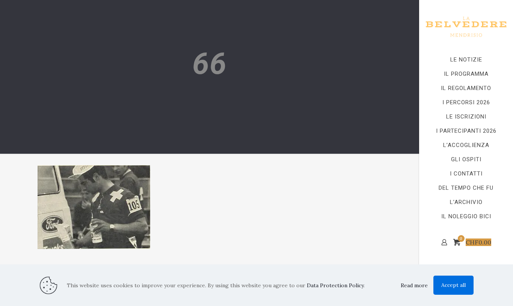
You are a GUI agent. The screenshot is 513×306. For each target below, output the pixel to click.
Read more (414, 285)
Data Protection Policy (335, 285)
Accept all (453, 285)
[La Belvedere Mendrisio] (466, 26)
